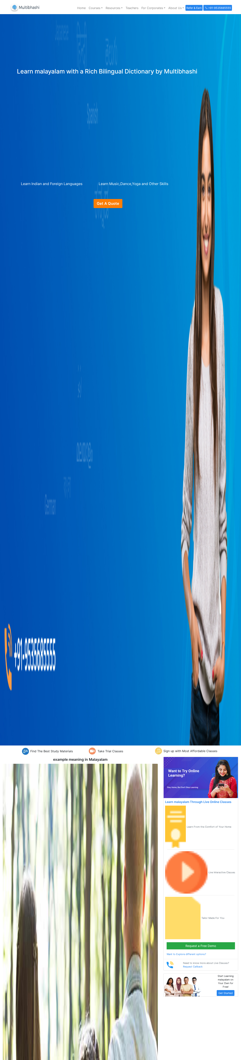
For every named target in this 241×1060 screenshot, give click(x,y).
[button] (95, 8)
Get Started (225, 993)
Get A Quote (108, 203)
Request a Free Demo (200, 946)
